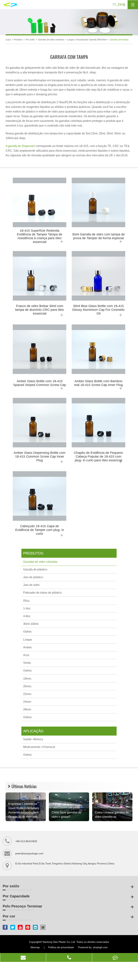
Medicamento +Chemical (39, 746)
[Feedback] (115, 957)
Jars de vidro (31, 584)
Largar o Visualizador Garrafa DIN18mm (87, 39)
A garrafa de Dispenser (21, 146)
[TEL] (69, 957)
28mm (27, 709)
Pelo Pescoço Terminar (22, 906)
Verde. (27, 662)
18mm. (27, 678)
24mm (27, 701)
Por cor (9, 916)
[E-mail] (23, 957)
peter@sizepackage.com (29, 853)
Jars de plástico (33, 577)
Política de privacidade (61, 947)
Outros (27, 631)
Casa (8, 39)
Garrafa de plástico (35, 569)
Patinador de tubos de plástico (42, 592)
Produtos (18, 39)
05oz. (26, 600)
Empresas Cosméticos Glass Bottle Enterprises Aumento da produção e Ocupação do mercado (23, 810)
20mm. (27, 686)
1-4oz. (27, 608)
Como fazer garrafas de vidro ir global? (66, 814)
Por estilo (30, 39)
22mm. (27, 694)
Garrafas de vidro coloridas (51, 39)
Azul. (26, 655)
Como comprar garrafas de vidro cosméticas (112, 814)
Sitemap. (35, 947)
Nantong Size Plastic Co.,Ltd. (59, 941)
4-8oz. (27, 616)
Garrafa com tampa (119, 39)
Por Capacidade (16, 896)
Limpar (27, 639)
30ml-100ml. (31, 623)
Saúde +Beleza (33, 739)
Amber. (27, 647)
